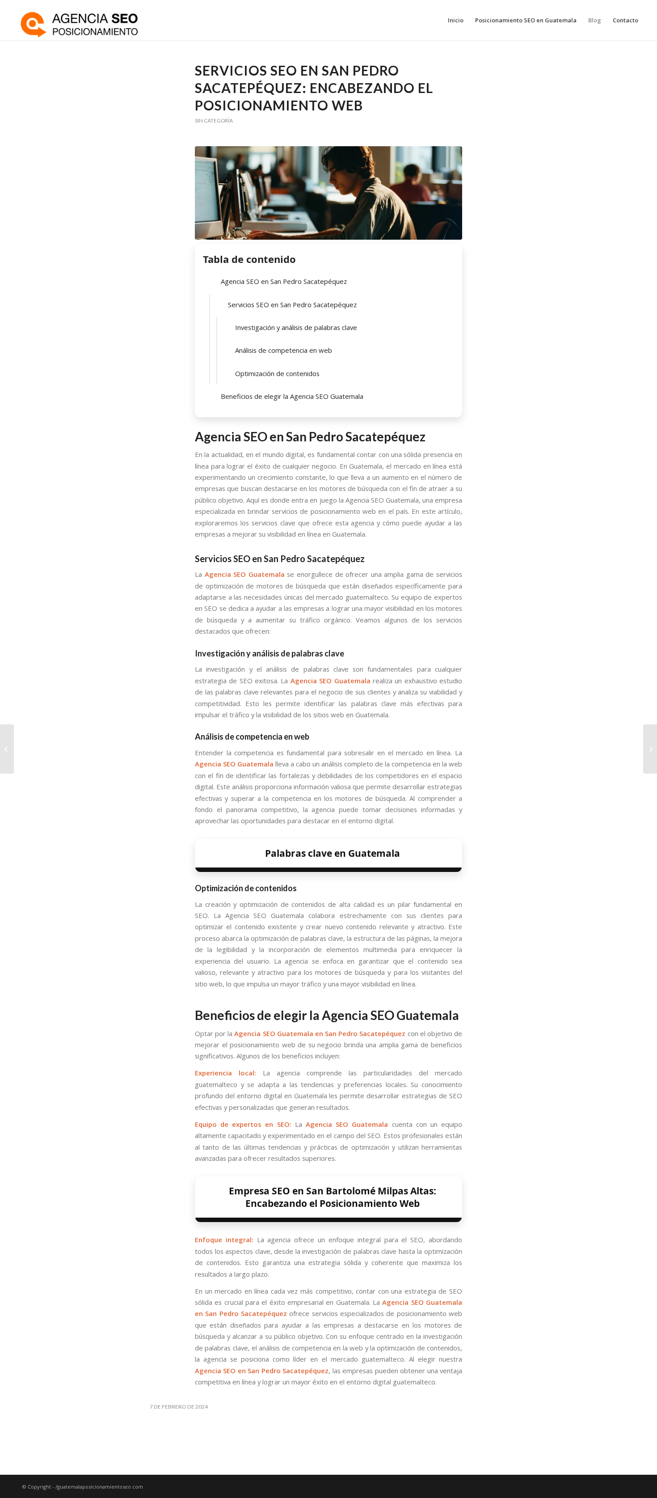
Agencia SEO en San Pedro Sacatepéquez (284, 281)
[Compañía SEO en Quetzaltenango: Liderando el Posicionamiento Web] (7, 749)
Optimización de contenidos (277, 373)
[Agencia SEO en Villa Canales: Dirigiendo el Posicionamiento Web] (650, 749)
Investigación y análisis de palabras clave (296, 327)
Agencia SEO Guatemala (245, 574)
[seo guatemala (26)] (328, 193)
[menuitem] (455, 20)
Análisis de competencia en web (283, 350)
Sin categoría (214, 120)
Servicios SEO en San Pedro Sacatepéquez (292, 304)
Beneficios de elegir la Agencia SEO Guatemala (292, 396)
